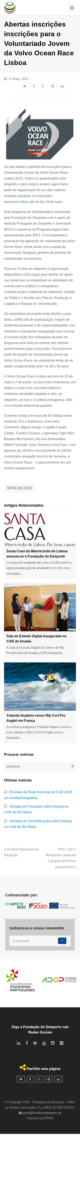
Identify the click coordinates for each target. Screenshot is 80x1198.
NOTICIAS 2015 (19, 488)
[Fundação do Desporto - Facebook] (27, 1043)
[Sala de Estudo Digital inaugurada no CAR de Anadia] (40, 607)
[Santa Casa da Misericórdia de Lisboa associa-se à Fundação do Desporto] (40, 529)
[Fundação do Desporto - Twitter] (35, 1043)
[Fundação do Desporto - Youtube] (44, 1043)
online (24, 202)
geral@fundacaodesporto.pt (42, 1113)
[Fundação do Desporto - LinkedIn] (18, 1043)
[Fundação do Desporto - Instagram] (53, 1043)
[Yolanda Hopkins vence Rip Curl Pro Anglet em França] (40, 686)
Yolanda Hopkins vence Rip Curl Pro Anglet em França (35, 718)
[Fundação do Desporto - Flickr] (61, 1043)
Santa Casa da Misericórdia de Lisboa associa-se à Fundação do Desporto (36, 553)
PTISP (48, 1118)
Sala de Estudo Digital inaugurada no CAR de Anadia (36, 638)
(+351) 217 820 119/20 (57, 1107)
